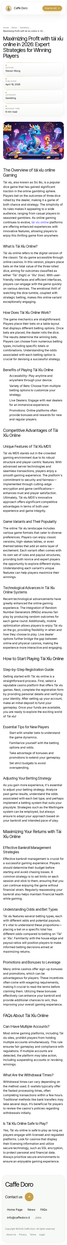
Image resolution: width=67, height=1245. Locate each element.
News (14, 27)
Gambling (24, 27)
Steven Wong (12, 71)
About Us (11, 1234)
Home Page (15, 1209)
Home (6, 27)
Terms (33, 1234)
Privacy (23, 1234)
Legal (42, 1234)
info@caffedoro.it (18, 1217)
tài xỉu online (40, 222)
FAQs (43, 1209)
